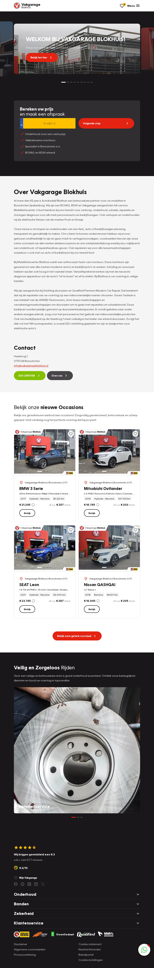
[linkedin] (36, 884)
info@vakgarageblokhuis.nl (31, 365)
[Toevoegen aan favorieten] (71, 434)
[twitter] (43, 884)
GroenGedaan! (65, 934)
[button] (144, 950)
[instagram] (29, 884)
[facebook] (16, 884)
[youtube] (22, 884)
